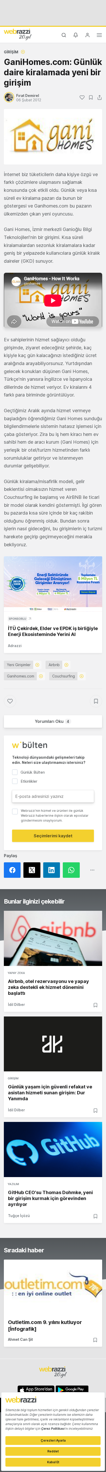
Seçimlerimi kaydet (53, 835)
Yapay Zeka (16, 973)
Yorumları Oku (52, 721)
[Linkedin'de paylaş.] (53, 870)
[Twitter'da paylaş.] (33, 870)
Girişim (11, 52)
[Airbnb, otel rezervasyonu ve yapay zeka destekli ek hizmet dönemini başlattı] (53, 938)
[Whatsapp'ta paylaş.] (72, 870)
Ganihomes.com (20, 676)
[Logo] (18, 34)
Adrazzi (15, 645)
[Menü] (99, 35)
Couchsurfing (63, 676)
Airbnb (54, 665)
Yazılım (13, 1184)
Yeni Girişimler (19, 665)
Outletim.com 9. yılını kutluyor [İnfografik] (45, 1325)
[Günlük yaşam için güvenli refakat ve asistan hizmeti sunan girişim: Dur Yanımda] (53, 1044)
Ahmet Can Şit (20, 1339)
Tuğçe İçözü (19, 1215)
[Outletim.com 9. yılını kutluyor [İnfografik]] (53, 1287)
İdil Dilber (16, 1004)
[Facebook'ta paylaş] (13, 870)
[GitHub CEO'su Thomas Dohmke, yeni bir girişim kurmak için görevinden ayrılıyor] (53, 1149)
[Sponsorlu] (53, 584)
